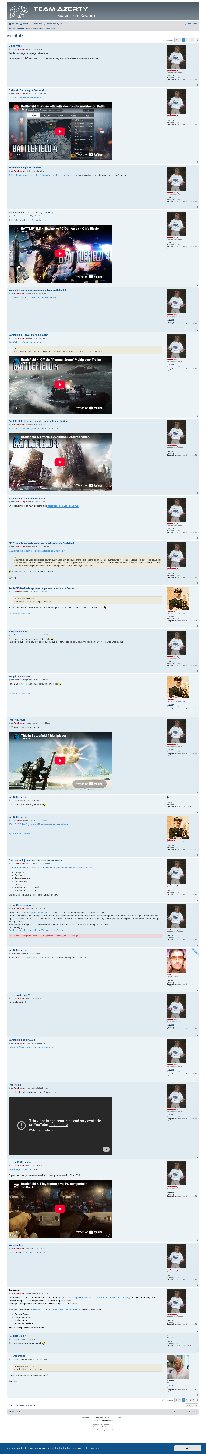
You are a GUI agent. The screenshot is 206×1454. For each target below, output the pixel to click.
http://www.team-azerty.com (19, 613)
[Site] (53, 11)
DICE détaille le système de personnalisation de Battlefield (41, 543)
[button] (176, 40)
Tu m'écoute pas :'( (19, 995)
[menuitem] (14, 24)
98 (172, 980)
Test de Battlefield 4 (20, 1162)
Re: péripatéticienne (20, 676)
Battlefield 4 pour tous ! (22, 1039)
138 (172, 75)
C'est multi (15, 45)
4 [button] (190, 40)
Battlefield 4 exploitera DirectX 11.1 (28, 167)
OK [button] (188, 1448)
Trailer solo (15, 1084)
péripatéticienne (18, 631)
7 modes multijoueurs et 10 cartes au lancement (35, 860)
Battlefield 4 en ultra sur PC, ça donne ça (31, 212)
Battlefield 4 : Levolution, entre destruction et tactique (39, 421)
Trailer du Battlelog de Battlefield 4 (28, 90)
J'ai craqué (15, 1290)
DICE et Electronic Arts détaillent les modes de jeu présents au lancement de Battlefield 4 (50, 867)
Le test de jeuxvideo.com (20, 1169)
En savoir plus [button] (94, 1448)
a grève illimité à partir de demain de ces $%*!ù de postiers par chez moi (94, 1297)
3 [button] (186, 40)
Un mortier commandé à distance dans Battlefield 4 (37, 290)
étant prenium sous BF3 (37, 912)
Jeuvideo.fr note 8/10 (35, 1252)
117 (172, 617)
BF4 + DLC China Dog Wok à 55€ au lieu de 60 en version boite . (39, 824)
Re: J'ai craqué (17, 1355)
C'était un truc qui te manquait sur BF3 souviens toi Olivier (36, 930)
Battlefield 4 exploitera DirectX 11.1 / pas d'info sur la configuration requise (43, 175)
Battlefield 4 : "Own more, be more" (28, 334)
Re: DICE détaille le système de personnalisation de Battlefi (42, 588)
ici (25, 1002)
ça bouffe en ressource (21, 905)
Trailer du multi (17, 719)
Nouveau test (16, 1245)
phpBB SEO (108, 1425)
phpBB (95, 1417)
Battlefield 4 (15, 35)
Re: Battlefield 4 (17, 797)
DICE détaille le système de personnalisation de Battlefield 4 (37, 551)
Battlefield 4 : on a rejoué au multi (27, 498)
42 (172, 1386)
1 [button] (179, 40)
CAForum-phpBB (107, 1420)
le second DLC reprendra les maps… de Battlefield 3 (55, 1309)
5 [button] (193, 40)
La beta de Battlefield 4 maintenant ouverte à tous (32, 1047)
